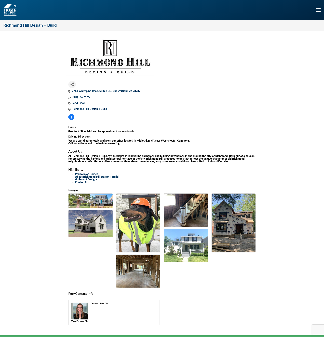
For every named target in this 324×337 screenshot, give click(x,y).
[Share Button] (72, 84)
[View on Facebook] (71, 119)
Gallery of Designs (86, 179)
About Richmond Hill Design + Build (96, 177)
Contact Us (81, 182)
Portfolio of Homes (86, 174)
